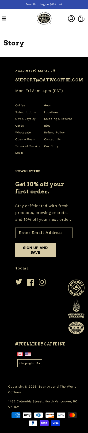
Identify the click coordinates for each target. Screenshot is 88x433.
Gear (47, 105)
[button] (4, 19)
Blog (47, 125)
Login (19, 152)
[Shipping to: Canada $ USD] (29, 363)
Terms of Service (28, 146)
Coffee (20, 105)
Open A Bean (25, 139)
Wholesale (23, 132)
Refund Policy (54, 132)
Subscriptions (25, 112)
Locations (51, 112)
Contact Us (52, 139)
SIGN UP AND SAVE (35, 249)
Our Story (51, 146)
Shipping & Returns (58, 118)
